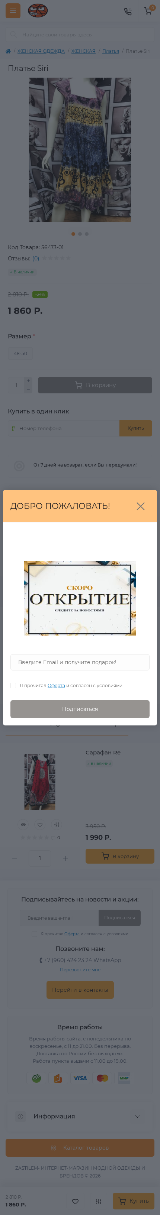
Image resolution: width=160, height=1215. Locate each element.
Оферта (56, 685)
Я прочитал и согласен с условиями (71, 685)
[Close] (140, 506)
